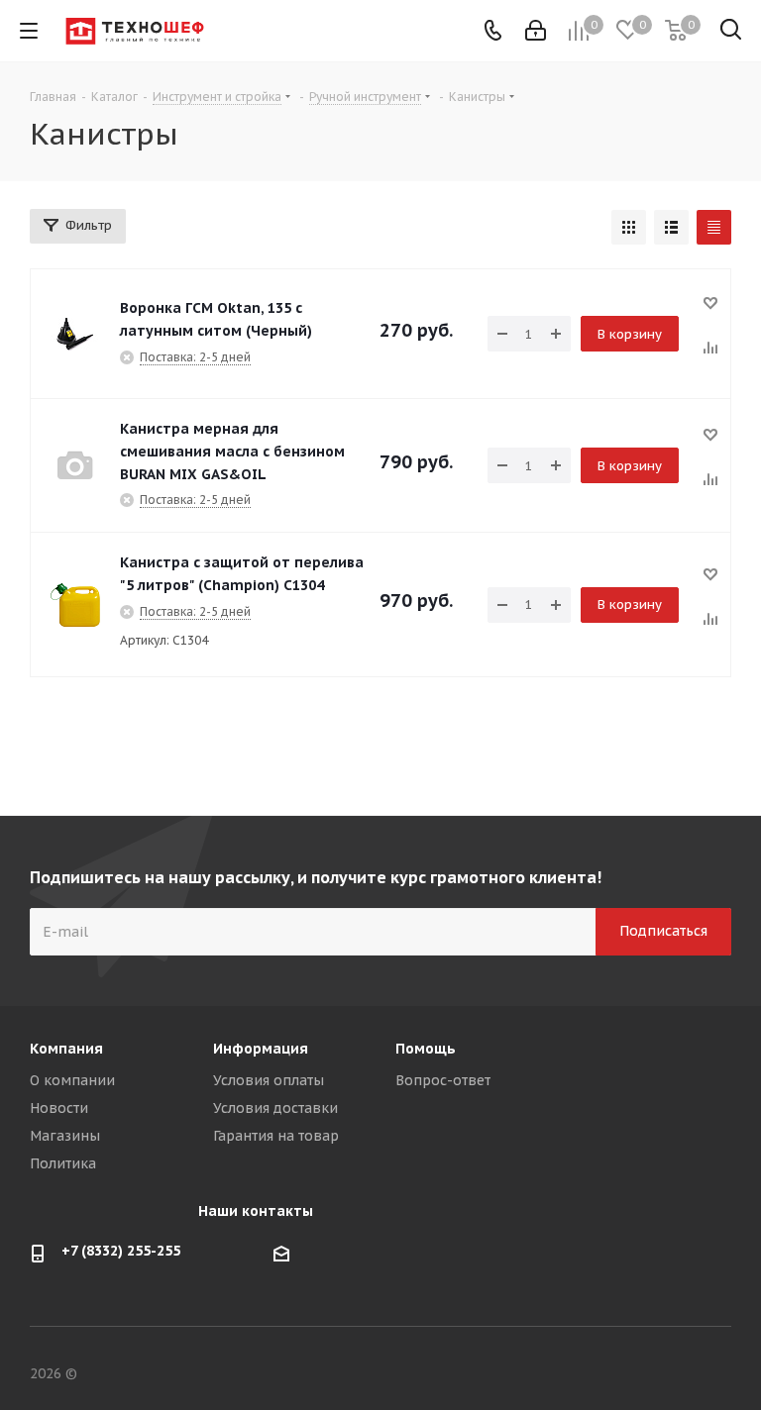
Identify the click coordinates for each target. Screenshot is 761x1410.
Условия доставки (275, 1108)
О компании (72, 1080)
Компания (66, 1049)
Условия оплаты (268, 1080)
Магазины (65, 1136)
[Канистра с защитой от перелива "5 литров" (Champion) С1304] (75, 605)
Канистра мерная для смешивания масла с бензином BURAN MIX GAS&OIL (232, 451)
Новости (59, 1108)
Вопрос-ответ (442, 1080)
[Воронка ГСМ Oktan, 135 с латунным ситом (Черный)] (75, 333)
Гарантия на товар (276, 1136)
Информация (260, 1049)
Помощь (425, 1049)
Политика (63, 1163)
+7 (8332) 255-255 (120, 1250)
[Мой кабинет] (535, 31)
